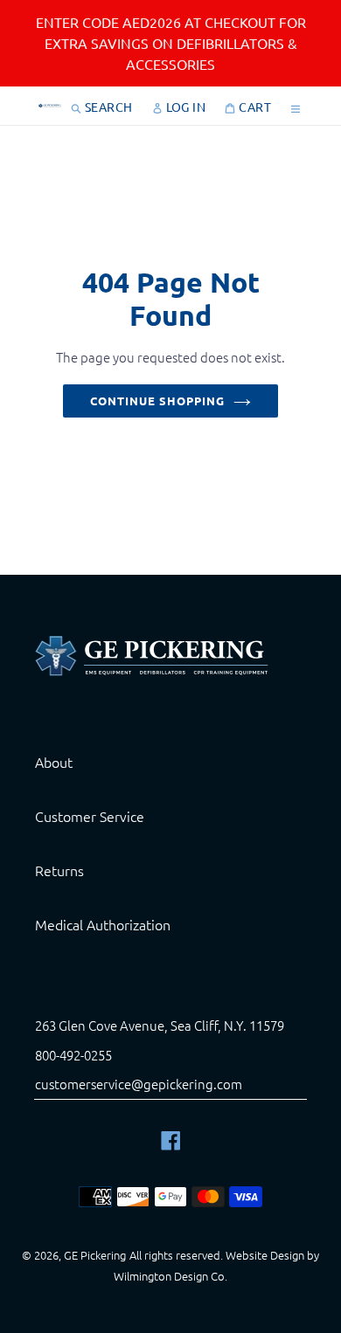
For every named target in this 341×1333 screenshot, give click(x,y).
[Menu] (295, 105)
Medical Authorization (102, 924)
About (54, 761)
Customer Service (89, 815)
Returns (59, 870)
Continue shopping (158, 400)
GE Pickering (95, 1255)
